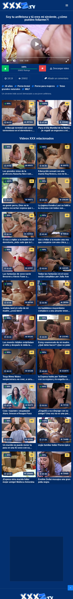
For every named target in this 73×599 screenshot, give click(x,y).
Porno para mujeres (45, 86)
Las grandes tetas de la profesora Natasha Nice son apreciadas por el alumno (17, 172)
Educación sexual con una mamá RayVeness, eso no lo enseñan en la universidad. (52, 172)
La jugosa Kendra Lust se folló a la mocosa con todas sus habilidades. (54, 207)
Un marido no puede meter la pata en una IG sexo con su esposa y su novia (17, 446)
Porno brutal (24, 86)
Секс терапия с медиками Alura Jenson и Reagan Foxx (17, 412)
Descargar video (61, 68)
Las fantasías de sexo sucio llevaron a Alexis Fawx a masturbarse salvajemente (17, 275)
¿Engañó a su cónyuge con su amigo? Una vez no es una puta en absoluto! (53, 412)
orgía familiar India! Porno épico (54, 445)
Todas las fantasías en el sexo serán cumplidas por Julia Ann (53, 275)
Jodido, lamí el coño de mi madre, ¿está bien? (16, 309)
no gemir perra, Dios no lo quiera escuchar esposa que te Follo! (18, 207)
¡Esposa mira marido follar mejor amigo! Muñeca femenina (18, 480)
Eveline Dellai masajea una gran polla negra (54, 480)
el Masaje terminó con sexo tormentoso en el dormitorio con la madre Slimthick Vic (19, 129)
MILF (27, 89)
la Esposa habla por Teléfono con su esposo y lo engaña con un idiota (53, 378)
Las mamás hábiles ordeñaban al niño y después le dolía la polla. (18, 343)
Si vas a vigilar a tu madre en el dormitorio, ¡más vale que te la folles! (18, 241)
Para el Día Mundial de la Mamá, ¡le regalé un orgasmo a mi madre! (54, 129)
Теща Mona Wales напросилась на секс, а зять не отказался (17, 378)
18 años (9, 86)
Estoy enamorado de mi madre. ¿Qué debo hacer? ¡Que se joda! (54, 343)
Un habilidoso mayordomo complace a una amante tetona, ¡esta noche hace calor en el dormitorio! (54, 309)
